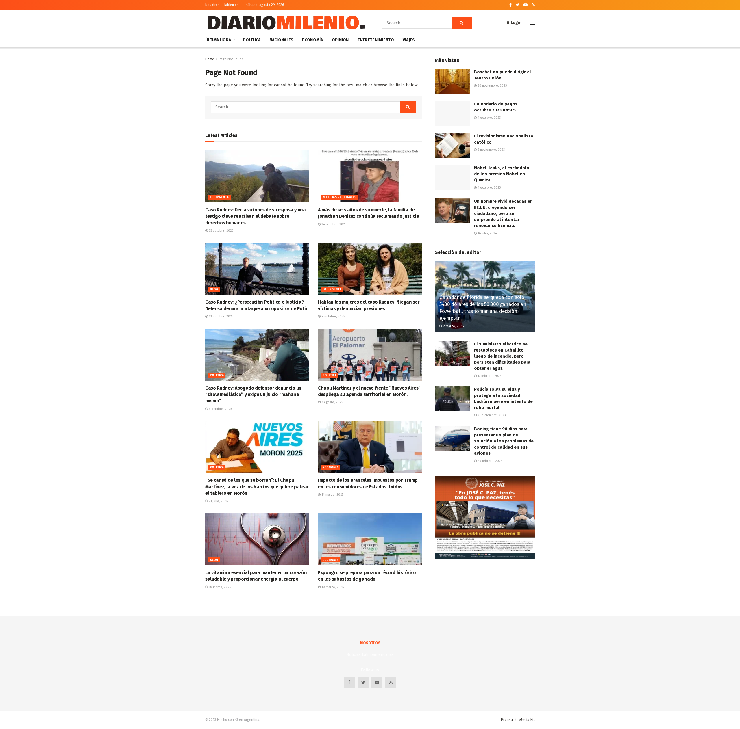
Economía (312, 40)
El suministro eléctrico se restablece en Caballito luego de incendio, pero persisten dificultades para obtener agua (502, 356)
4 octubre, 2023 (489, 118)
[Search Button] (462, 23)
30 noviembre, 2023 (492, 86)
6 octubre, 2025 (220, 409)
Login (515, 22)
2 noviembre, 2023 (491, 150)
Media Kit (527, 719)
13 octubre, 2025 (220, 316)
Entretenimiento (376, 40)
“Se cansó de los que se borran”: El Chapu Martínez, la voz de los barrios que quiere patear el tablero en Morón (257, 486)
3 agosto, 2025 (332, 402)
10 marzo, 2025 (219, 587)
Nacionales (281, 40)
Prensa (507, 719)
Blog (214, 289)
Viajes (409, 40)
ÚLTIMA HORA (218, 40)
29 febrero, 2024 (489, 461)
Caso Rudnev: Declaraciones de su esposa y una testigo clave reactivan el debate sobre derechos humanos (255, 216)
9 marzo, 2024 (453, 326)
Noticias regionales (339, 197)
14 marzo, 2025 (332, 494)
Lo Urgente (219, 197)
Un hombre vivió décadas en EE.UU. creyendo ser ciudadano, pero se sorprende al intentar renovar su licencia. (503, 213)
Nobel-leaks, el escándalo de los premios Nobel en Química (501, 174)
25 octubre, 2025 (220, 231)
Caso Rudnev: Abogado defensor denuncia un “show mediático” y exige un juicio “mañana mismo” (253, 394)
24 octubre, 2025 (333, 224)
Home (209, 59)
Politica (251, 40)
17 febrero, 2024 (489, 376)
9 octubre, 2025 (333, 316)
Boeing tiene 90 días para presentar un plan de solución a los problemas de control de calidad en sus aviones (504, 441)
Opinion (340, 40)
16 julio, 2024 (487, 233)
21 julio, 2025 (218, 501)
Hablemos (230, 5)
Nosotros (212, 5)
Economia (330, 467)
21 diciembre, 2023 (491, 415)
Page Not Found (231, 59)
